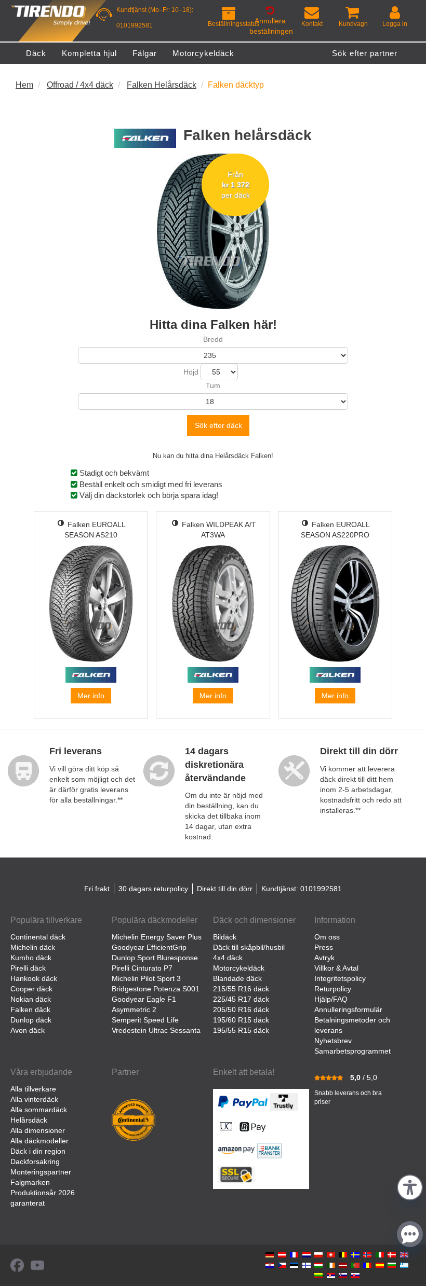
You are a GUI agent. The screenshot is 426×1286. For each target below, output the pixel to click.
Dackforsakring (35, 1161)
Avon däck (27, 1030)
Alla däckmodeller (39, 1141)
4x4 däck (228, 957)
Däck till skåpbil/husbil (249, 947)
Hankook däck (33, 978)
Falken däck (30, 1009)
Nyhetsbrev (333, 1040)
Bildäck (224, 937)
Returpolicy (332, 989)
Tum (213, 385)
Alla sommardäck (38, 1109)
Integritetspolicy (340, 978)
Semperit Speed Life (145, 1020)
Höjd (190, 372)
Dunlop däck (30, 1020)
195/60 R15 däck (241, 1020)
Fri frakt (97, 888)
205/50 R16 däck (241, 1009)
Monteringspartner (40, 1172)
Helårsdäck (28, 1120)
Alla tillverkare (33, 1089)
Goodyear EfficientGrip (149, 947)
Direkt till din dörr (224, 888)
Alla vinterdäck (34, 1099)
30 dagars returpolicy (153, 888)
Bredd (213, 339)
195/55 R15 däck (241, 1030)
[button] (410, 1186)
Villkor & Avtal (336, 968)
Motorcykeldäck (238, 968)
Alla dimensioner (37, 1130)
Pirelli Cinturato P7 (142, 968)
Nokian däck (30, 999)
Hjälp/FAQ (331, 999)
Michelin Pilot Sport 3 (146, 978)
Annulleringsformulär (348, 1009)
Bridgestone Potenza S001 (155, 989)
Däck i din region (37, 1151)
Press (323, 947)
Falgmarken (30, 1182)
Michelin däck (32, 947)
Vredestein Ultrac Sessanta (156, 1030)
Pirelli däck (28, 968)
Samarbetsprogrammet (352, 1051)
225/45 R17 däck (241, 999)
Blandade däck (237, 978)
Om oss (327, 937)
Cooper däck (31, 989)
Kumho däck (30, 957)
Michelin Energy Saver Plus (157, 937)
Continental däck (37, 937)
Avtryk (324, 957)
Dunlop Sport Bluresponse (155, 957)
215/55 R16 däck (241, 989)
